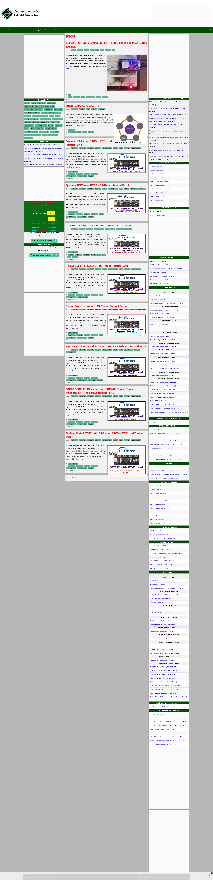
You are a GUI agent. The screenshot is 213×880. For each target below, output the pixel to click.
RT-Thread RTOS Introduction (157, 429)
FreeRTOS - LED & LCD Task (157, 204)
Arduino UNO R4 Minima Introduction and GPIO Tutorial (41, 145)
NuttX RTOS (45, 122)
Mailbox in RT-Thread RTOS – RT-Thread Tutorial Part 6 (98, 225)
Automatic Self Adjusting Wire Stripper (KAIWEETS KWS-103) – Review (168, 474)
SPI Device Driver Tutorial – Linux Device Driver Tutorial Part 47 (169, 144)
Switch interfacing (51, 128)
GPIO (86, 50)
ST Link (33, 128)
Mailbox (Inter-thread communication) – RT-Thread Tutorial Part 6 (167, 452)
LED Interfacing (94, 50)
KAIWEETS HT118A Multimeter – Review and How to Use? (165, 478)
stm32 (120, 148)
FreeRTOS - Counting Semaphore (159, 192)
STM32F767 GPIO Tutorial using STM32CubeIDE (163, 382)
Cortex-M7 (97, 148)
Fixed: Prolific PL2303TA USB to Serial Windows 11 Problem (167, 108)
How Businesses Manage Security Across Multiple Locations (43, 164)
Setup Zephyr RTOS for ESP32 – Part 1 (160, 422)
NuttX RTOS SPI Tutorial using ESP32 (159, 283)
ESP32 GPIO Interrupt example (158, 272)
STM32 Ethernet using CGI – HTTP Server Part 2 (162, 393)
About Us (53, 30)
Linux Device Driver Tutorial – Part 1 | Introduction (164, 114)
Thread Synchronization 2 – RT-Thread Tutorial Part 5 (97, 265)
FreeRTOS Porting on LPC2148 (158, 174)
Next (76, 477)
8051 (27, 103)
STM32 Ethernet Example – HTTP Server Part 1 (162, 389)
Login (51, 219)
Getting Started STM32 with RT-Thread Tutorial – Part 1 (164, 433)
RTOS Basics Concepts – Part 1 (84, 106)
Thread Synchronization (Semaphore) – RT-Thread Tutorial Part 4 (167, 444)
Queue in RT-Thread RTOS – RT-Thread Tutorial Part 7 (97, 185)
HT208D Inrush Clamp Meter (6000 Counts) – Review (164, 470)
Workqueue (28, 138)
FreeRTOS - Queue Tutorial (157, 200)
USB (45, 134)
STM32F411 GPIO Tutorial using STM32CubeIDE (163, 353)
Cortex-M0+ (75, 148)
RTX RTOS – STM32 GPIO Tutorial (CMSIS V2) (162, 219)
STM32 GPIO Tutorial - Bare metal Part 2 (160, 314)
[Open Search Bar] (210, 30)
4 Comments (71, 134)
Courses (30, 30)
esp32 (73, 50)
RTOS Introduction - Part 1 (157, 166)
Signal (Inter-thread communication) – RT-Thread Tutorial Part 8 (166, 459)
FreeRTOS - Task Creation (157, 177)
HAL (58, 115)
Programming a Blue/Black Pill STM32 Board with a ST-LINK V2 (166, 303)
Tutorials (10, 30)
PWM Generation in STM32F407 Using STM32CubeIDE (164, 368)
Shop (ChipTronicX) (42, 30)
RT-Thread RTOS (107, 148)
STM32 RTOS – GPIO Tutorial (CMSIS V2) (161, 328)
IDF (113, 50)
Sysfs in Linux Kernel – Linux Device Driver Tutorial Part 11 (167, 124)
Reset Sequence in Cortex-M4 (157, 299)
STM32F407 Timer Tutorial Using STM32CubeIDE (163, 361)
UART (27, 134)
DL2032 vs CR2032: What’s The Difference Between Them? (42, 155)
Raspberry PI (29, 125)
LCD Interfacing (45, 119)
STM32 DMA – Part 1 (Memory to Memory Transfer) (163, 397)
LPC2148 (82, 109)
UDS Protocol (36, 134)
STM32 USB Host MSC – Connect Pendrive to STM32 (164, 404)
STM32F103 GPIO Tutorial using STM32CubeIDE (163, 346)
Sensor (59, 125)
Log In (71, 30)
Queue (104, 188)
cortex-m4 (90, 148)
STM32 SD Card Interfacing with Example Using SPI (163, 386)
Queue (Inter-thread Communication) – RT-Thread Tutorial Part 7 (167, 455)
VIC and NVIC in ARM (155, 296)
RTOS (102, 50)
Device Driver (46, 112)
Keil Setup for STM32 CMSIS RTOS (159, 215)
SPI (26, 128)
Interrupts (34, 119)
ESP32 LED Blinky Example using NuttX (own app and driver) (166, 268)
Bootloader (51, 103)
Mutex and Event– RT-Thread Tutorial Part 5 (161, 448)
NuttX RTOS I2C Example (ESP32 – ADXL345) (162, 276)
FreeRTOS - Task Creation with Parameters (161, 181)
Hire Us (63, 30)
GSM (52, 115)
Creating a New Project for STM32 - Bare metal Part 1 (164, 310)
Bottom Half (29, 106)
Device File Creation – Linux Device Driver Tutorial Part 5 (166, 150)
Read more (80, 125)
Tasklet (34, 131)
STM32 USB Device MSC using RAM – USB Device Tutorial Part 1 (167, 408)
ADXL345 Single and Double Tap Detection (161, 280)
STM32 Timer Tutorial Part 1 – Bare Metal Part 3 (162, 317)
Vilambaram (53, 134)
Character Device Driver (47, 106)
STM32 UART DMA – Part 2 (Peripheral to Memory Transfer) (165, 401)
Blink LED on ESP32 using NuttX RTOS (160, 265)
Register (51, 213)
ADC (34, 103)
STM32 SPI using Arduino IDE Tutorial (159, 336)
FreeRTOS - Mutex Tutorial (157, 196)
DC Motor (36, 112)
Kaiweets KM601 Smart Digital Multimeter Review (162, 467)
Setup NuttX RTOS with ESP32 (158, 261)
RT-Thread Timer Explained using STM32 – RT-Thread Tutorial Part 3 (106, 346)
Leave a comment (72, 178)
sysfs (27, 131)
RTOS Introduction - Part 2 (157, 170)
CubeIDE (28, 112)
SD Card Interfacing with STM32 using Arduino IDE (163, 340)
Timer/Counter (128, 349)
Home (3, 30)
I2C (27, 119)
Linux (27, 122)
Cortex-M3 (82, 148)
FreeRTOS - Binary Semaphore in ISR (160, 189)
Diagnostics (56, 112)
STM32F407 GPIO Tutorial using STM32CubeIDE (163, 365)
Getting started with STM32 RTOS (158, 324)
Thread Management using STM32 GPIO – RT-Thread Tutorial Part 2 (168, 437)
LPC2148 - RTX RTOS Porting (157, 211)
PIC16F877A (55, 122)
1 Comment (71, 99)
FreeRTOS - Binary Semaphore (158, 185)
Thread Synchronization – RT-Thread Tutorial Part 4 (96, 306)
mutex (104, 269)
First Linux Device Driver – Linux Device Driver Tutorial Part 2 (168, 131)
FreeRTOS (80, 50)
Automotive (41, 103)
